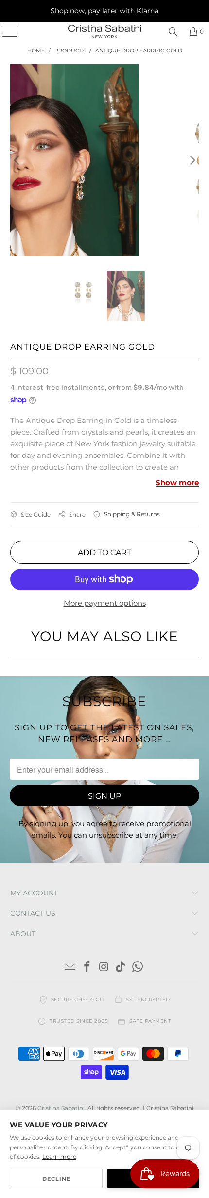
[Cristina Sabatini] (104, 31)
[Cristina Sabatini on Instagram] (104, 968)
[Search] (173, 31)
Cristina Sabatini (61, 1108)
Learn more (59, 1156)
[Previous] (17, 160)
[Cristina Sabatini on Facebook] (87, 968)
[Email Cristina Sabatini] (70, 968)
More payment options (105, 602)
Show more (177, 482)
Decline (56, 1178)
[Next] (191, 160)
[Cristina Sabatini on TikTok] (121, 968)
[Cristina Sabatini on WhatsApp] (138, 968)
